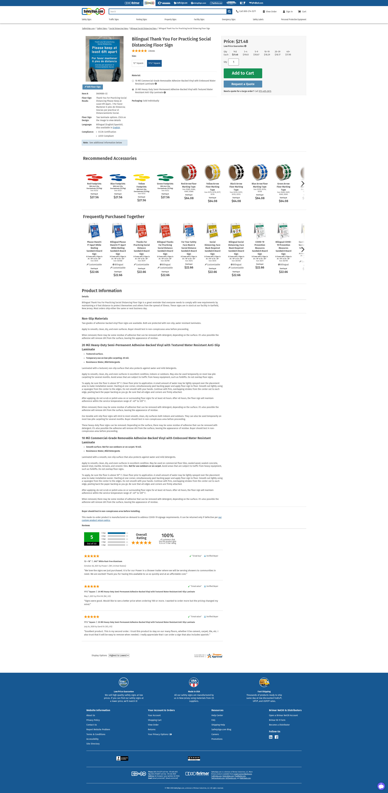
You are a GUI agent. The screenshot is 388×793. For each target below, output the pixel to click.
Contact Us (91, 725)
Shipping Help (218, 725)
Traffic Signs (114, 19)
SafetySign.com (88, 28)
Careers (215, 734)
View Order (153, 725)
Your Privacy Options (158, 734)
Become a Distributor (279, 725)
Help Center (217, 715)
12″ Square (138, 63)
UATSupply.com (231, 778)
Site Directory (93, 743)
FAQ (213, 720)
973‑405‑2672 (265, 91)
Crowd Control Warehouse (243, 774)
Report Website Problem (98, 729)
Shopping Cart (154, 720)
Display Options (99, 655)
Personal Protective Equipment (293, 19)
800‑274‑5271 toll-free (161, 772)
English (116, 127)
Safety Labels (258, 19)
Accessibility (92, 739)
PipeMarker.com (240, 776)
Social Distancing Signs (118, 28)
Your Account (154, 715)
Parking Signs (141, 19)
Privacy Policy (93, 720)
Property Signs (170, 19)
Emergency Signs (229, 19)
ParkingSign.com (228, 776)
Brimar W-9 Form (277, 720)
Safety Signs (102, 28)
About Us (90, 715)
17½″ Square (154, 63)
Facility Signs (199, 19)
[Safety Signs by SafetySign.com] (93, 15)
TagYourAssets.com (218, 778)
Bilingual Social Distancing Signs (143, 28)
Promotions (216, 739)
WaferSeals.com (245, 778)
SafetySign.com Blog (221, 729)
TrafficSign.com (216, 776)
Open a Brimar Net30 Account (283, 715)
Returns (152, 729)
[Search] (229, 11)
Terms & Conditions (95, 734)
